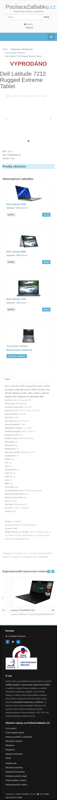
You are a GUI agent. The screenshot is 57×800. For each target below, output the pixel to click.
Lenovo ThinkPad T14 (17, 610)
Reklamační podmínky (15, 772)
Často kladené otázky (15, 733)
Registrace (10, 750)
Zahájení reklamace (14, 754)
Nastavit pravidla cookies (16, 785)
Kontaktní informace (17, 636)
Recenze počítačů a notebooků (19, 737)
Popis (7, 379)
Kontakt (25, 794)
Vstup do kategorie (16, 356)
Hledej (46, 17)
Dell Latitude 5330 (16, 204)
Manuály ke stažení (14, 741)
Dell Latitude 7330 (16, 299)
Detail (46, 215)
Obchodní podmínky (14, 767)
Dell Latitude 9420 (16, 251)
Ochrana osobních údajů (16, 776)
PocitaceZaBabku (31, 7)
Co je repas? (11, 728)
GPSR (8, 758)
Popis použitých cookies (16, 780)
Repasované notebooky (15, 53)
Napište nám (11, 763)
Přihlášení (10, 745)
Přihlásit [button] (29, 28)
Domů (5, 49)
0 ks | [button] (29, 24)
